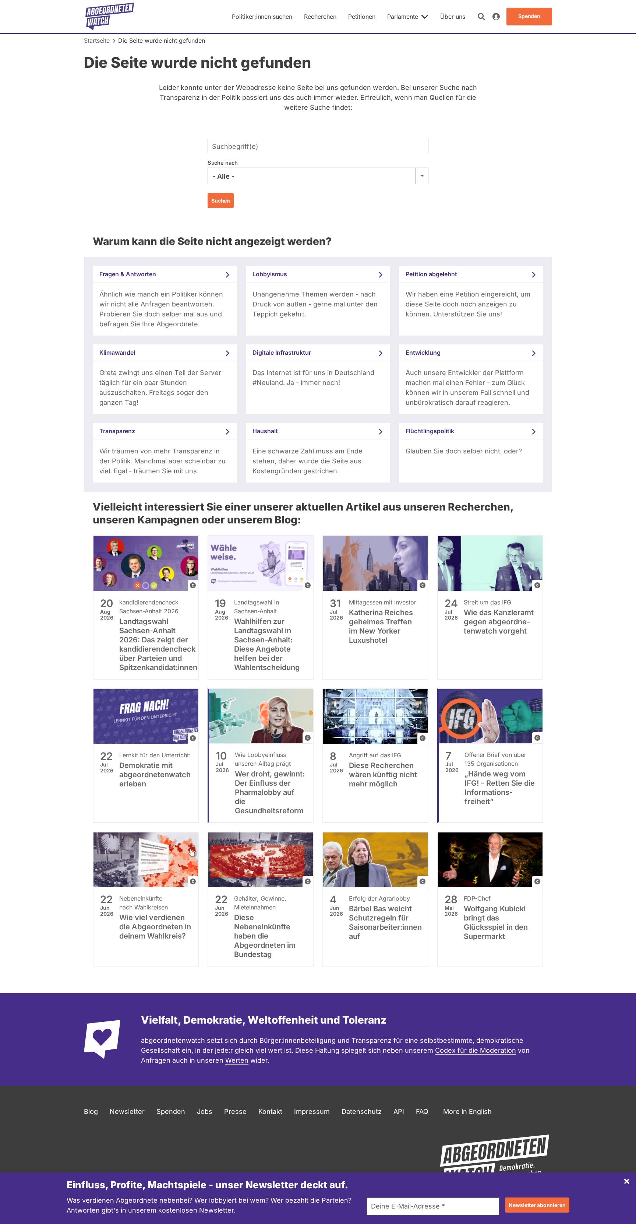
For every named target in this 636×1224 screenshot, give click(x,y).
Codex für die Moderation (475, 1050)
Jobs (204, 1111)
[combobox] (318, 176)
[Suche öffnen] (481, 16)
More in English (467, 1111)
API (398, 1111)
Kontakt (270, 1111)
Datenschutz (362, 1111)
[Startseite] (109, 16)
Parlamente (402, 16)
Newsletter (127, 1111)
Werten (236, 1060)
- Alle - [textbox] (223, 176)
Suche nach (223, 162)
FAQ (422, 1111)
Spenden (170, 1111)
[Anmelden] (496, 16)
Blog (91, 1111)
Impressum (312, 1111)
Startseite (97, 40)
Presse (235, 1111)
